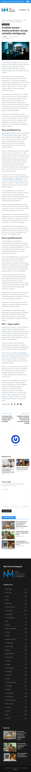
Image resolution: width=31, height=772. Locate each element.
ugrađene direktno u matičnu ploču (13, 179)
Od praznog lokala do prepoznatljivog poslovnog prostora (22, 543)
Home (3, 20)
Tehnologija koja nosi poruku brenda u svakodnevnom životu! (8, 470)
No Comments (14, 36)
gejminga (14, 394)
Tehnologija (9, 20)
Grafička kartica (6, 133)
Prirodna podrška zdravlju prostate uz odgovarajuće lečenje (22, 533)
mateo (5, 36)
